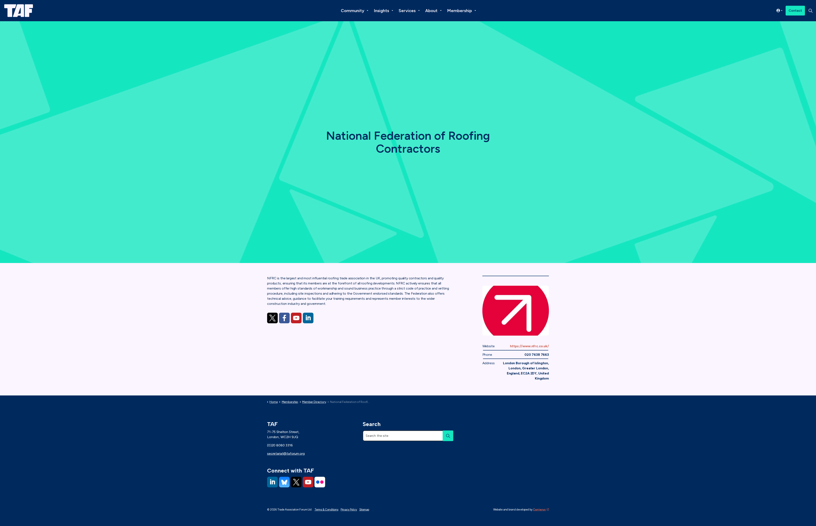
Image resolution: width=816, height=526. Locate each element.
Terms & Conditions (326, 509)
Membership (459, 10)
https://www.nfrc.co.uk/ (529, 346)
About (431, 10)
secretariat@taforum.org (286, 453)
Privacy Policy (349, 509)
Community (352, 10)
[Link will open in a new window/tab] (272, 318)
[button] (448, 435)
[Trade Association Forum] (18, 10)
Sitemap (364, 509)
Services (407, 10)
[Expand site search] (810, 10)
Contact (795, 10)
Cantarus (539, 509)
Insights (381, 10)
